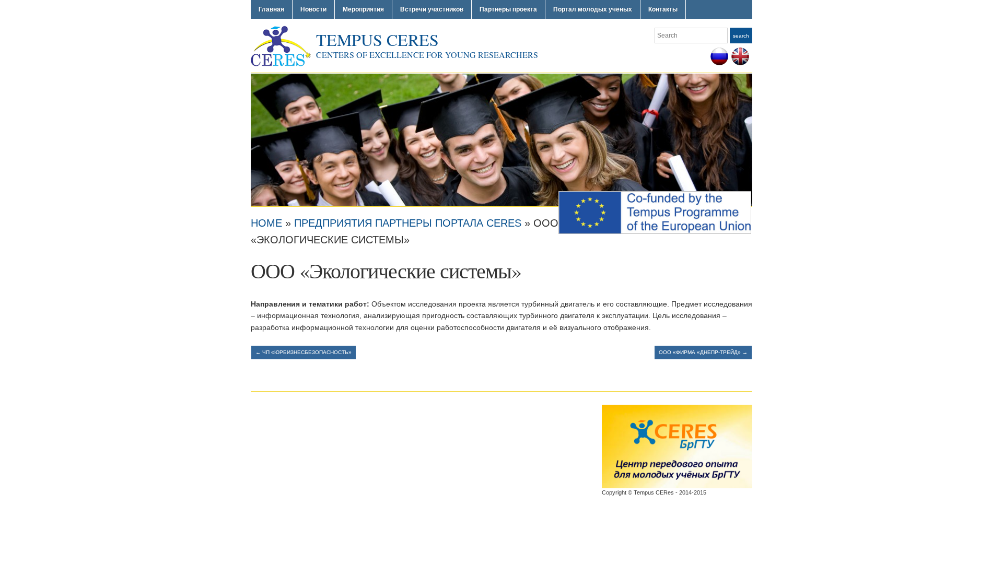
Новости (313, 9)
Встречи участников (431, 9)
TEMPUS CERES (377, 39)
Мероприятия (363, 9)
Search (741, 36)
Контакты (663, 9)
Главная (271, 9)
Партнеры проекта (508, 9)
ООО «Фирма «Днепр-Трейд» (703, 352)
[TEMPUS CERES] (501, 139)
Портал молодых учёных (592, 9)
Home (266, 223)
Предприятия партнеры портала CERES (407, 223)
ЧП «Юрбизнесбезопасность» (303, 352)
